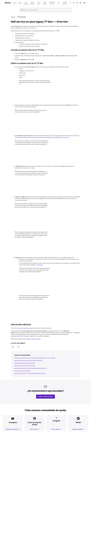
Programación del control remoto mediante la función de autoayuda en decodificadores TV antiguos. (42, 140)
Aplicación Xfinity (15, 339)
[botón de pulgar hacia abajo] (18, 349)
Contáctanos (39, 267)
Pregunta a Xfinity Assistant (33, 342)
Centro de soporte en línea (25, 331)
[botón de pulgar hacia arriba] (13, 349)
